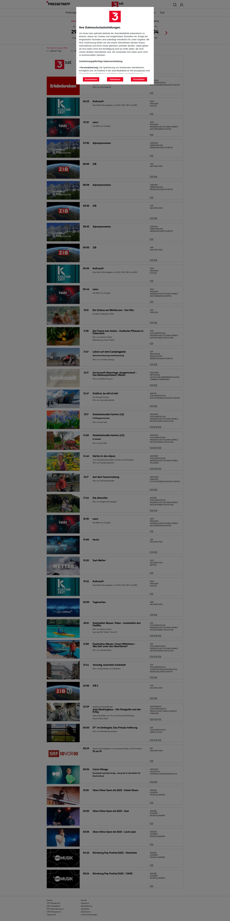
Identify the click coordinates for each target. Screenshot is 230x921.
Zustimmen (91, 79)
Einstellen (139, 79)
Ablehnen (115, 79)
